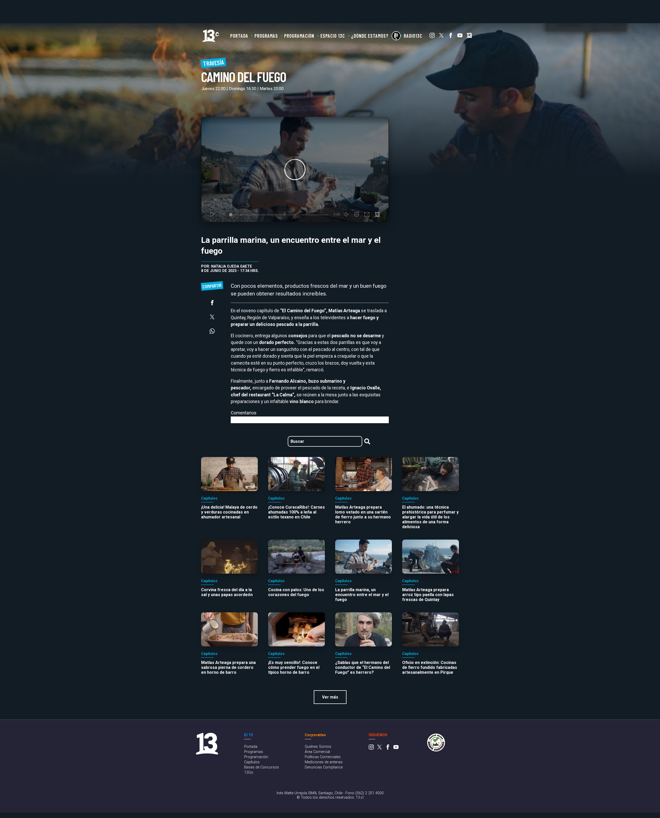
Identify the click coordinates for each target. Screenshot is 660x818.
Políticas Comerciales (323, 757)
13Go (248, 772)
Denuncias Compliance (324, 767)
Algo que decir (396, 35)
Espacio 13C (332, 36)
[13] (469, 36)
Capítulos (252, 762)
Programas (266, 36)
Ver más (330, 697)
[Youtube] (460, 36)
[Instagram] (432, 36)
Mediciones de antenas (324, 762)
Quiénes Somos (318, 746)
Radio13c (413, 36)
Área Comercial (317, 752)
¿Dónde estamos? (370, 36)
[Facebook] (450, 36)
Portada (239, 36)
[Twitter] (441, 36)
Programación (299, 36)
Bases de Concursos (261, 767)
